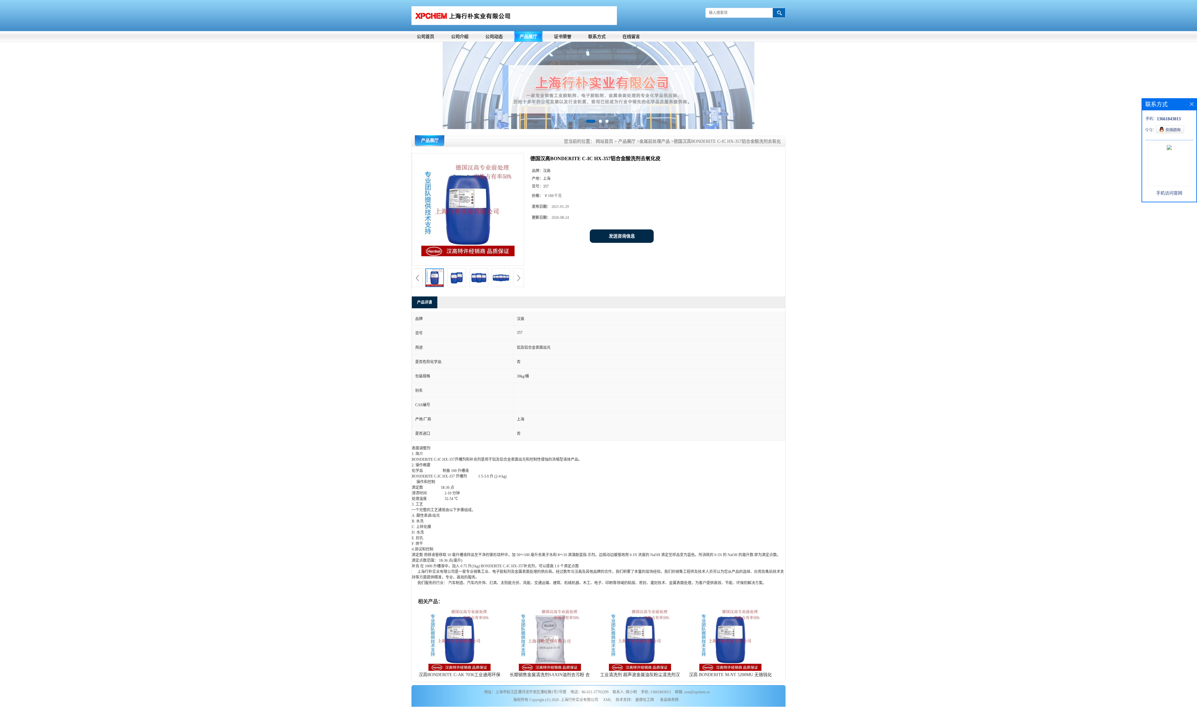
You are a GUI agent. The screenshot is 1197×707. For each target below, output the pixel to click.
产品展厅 (528, 36)
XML (607, 700)
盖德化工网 (644, 700)
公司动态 (494, 36)
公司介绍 (460, 36)
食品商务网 (669, 700)
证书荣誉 (562, 36)
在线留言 (631, 36)
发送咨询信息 (622, 236)
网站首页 (604, 141)
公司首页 (425, 36)
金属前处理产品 (654, 141)
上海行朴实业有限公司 (579, 700)
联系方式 (597, 36)
